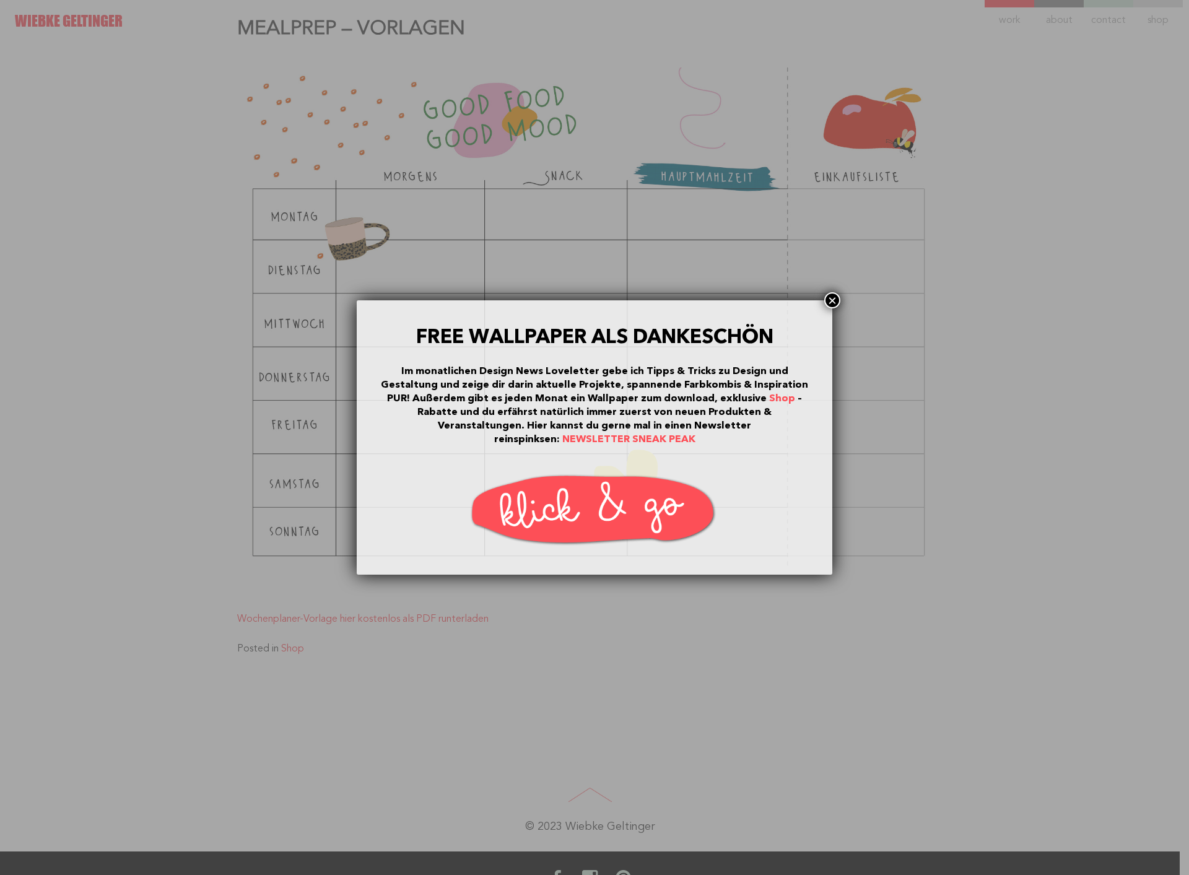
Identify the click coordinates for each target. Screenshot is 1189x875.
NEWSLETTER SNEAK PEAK (628, 439)
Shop (782, 398)
